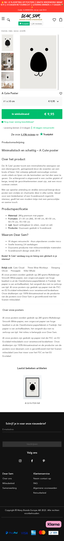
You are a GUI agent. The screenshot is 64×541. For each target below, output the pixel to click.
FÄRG (11, 31)
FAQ (35, 483)
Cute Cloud (18, 267)
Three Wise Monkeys (38, 267)
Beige (16, 31)
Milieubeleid (8, 483)
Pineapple (16, 271)
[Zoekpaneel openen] (8, 20)
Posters (4, 31)
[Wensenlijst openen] (54, 19)
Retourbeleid (39, 493)
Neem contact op (42, 478)
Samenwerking (9, 488)
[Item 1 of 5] (38, 63)
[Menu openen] (3, 20)
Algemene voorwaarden (45, 488)
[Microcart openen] (60, 19)
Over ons (7, 478)
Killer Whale (29, 271)
